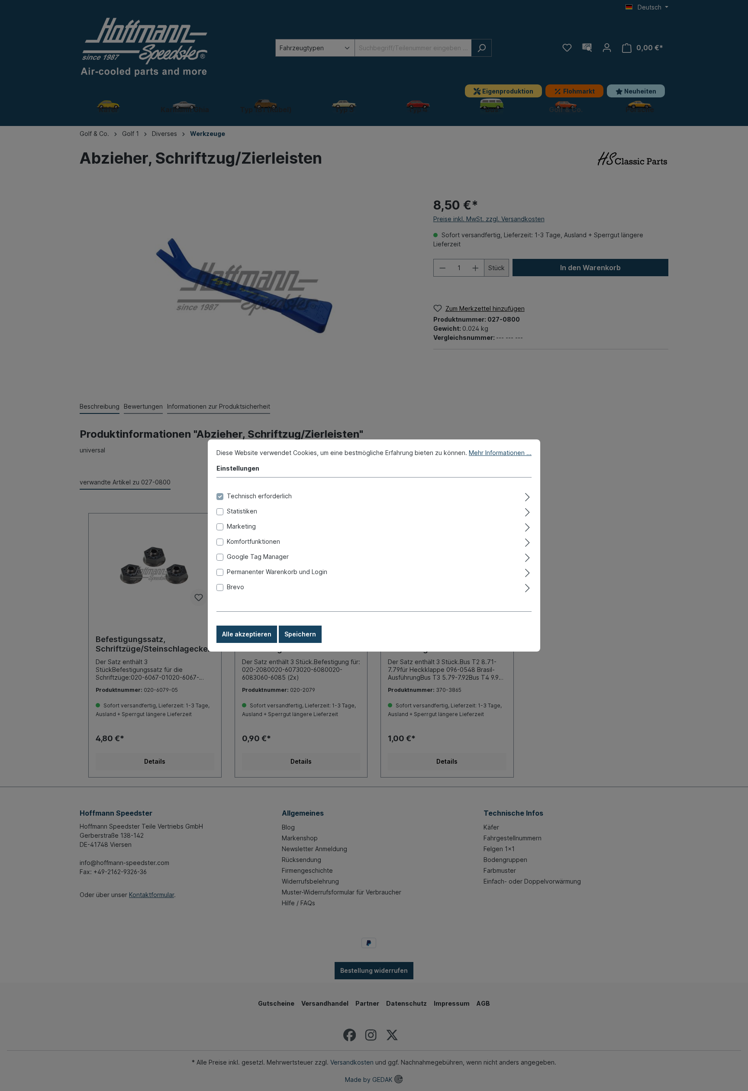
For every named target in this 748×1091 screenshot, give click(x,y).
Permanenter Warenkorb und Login (277, 571)
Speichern (300, 634)
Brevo (235, 587)
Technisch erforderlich (259, 496)
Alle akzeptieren (246, 634)
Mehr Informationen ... (500, 452)
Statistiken (242, 511)
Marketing (241, 526)
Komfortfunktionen (253, 541)
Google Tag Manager (258, 556)
